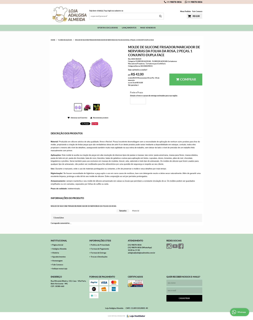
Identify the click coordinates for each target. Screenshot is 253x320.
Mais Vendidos (148, 28)
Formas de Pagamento (100, 249)
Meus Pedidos (185, 11)
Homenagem (57, 261)
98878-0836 (174, 2)
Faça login (108, 11)
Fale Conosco (197, 11)
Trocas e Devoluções (99, 257)
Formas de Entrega (98, 253)
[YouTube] (175, 246)
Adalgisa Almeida (59, 249)
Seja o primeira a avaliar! (137, 70)
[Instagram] (169, 246)
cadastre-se (118, 11)
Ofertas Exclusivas (107, 28)
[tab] (122, 210)
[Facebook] (181, 246)
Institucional (59, 240)
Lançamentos (129, 28)
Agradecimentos (59, 257)
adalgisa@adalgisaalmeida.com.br (141, 253)
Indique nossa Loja (59, 269)
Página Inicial (57, 245)
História (55, 253)
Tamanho (122, 211)
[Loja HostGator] (135, 316)
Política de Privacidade (100, 245)
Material (135, 211)
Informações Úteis (100, 240)
